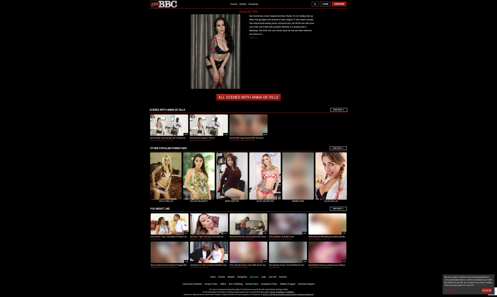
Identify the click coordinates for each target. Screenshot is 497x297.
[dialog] (468, 284)
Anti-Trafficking (236, 284)
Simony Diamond (171, 267)
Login (325, 4)
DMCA (223, 284)
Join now (272, 277)
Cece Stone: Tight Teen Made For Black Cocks (170, 237)
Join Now (339, 4)
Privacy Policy (211, 284)
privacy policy (480, 285)
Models (242, 4)
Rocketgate (280, 292)
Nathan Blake (157, 267)
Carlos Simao (236, 267)
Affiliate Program (287, 284)
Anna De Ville (248, 97)
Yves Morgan (287, 239)
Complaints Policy (269, 284)
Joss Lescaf (168, 140)
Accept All (487, 290)
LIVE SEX (254, 277)
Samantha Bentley (246, 239)
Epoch (273, 292)
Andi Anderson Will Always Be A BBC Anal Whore (328, 237)
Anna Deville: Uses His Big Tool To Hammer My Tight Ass (173, 138)
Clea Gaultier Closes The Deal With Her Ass (286, 265)
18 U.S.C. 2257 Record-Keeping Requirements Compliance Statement (288, 294)
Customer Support (306, 284)
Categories (253, 4)
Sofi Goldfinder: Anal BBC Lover (281, 237)
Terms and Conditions (192, 284)
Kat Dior (195, 239)
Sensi (206, 267)
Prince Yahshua (248, 140)
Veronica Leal (327, 267)
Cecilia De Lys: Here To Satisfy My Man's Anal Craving (212, 265)
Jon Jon (234, 239)
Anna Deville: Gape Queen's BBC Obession (246, 138)
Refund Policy (251, 284)
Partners (283, 277)
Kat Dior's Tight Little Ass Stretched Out (207, 237)
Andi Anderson (315, 239)
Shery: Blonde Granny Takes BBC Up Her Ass (248, 265)
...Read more (253, 38)
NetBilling (290, 292)
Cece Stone (156, 239)
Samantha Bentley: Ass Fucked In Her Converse (249, 237)
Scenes (234, 4)
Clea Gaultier (275, 267)
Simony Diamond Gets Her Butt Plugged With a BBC (172, 265)
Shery (246, 267)
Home (213, 277)
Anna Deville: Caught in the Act (202, 138)
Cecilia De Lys (197, 267)
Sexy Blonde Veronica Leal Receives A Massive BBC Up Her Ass (334, 265)
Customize (449, 290)
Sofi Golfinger (275, 239)
